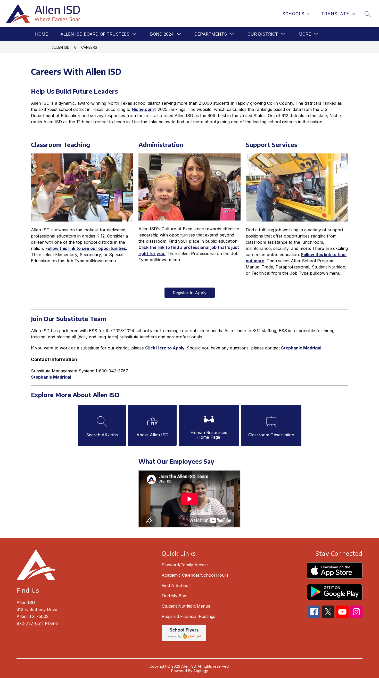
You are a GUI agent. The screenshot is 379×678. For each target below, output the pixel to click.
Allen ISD (61, 47)
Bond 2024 (162, 34)
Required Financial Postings (188, 616)
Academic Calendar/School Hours (195, 575)
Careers (89, 47)
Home (41, 34)
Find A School (176, 585)
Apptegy (200, 670)
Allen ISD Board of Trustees (94, 34)
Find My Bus (174, 595)
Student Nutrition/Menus (186, 606)
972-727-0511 (30, 623)
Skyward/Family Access (185, 564)
